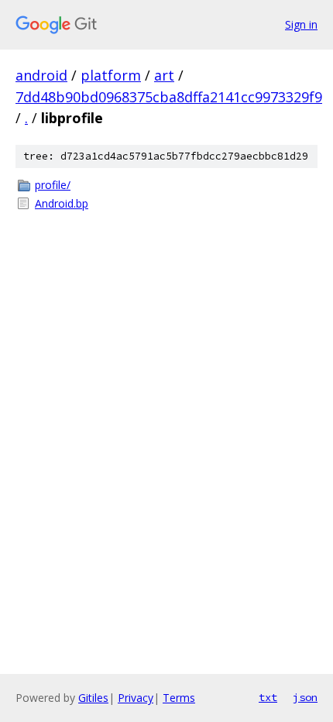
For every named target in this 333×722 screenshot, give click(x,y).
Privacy (135, 697)
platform (111, 75)
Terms (179, 697)
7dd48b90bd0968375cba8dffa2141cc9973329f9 (168, 97)
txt (268, 697)
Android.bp (61, 203)
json (305, 697)
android (41, 75)
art (164, 75)
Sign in (301, 24)
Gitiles (93, 697)
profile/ (52, 184)
